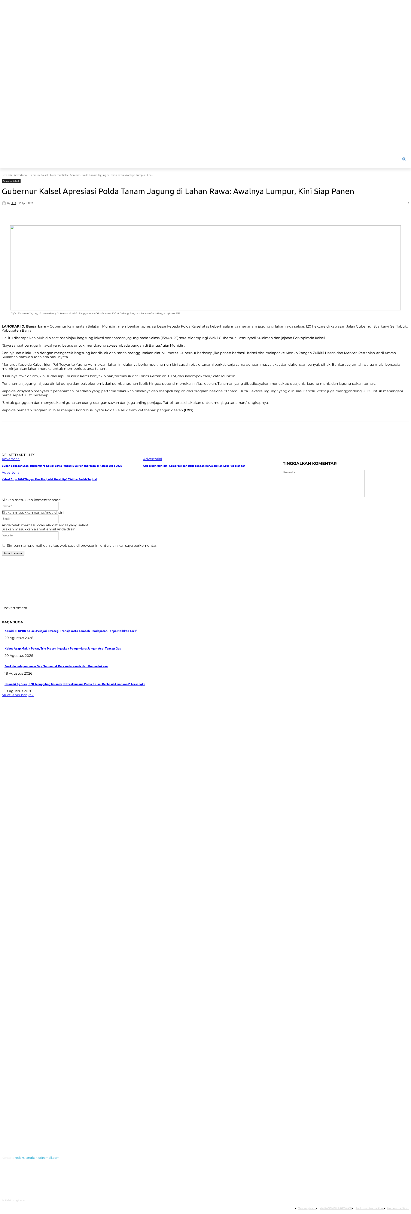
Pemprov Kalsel (39, 175)
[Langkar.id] (53, 923)
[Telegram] (119, 214)
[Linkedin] (104, 214)
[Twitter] (58, 214)
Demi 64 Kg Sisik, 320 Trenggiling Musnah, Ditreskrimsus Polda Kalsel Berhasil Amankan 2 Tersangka (74, 684)
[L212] (4, 203)
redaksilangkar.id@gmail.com (37, 1158)
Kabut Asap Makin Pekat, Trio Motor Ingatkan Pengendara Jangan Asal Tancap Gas (62, 648)
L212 (13, 203)
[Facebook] (42, 214)
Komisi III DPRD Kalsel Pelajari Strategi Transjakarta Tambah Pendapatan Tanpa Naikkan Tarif (70, 631)
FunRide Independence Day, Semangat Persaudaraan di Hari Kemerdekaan (56, 666)
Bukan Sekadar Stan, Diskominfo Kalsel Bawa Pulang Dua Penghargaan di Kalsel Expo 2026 (62, 465)
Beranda (7, 175)
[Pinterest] (73, 214)
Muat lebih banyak (18, 695)
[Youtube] (61, 1177)
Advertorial (20, 175)
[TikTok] (39, 1177)
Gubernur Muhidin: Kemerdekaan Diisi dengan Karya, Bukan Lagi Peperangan (194, 465)
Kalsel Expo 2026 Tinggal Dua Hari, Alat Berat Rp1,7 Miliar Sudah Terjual (49, 479)
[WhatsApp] (88, 214)
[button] (373, 159)
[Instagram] (17, 1177)
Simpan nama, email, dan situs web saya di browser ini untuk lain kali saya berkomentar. (82, 545)
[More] (134, 214)
